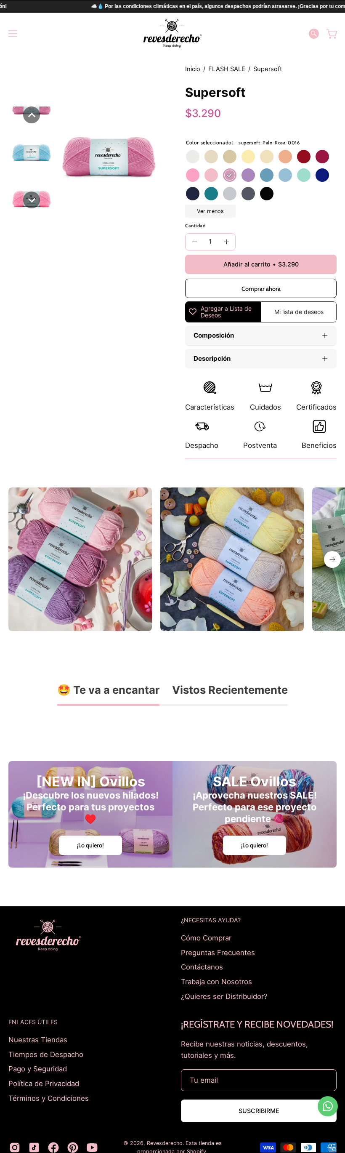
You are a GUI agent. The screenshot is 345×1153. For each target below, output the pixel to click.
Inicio (192, 69)
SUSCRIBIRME (259, 1110)
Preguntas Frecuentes (218, 952)
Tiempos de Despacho (45, 1054)
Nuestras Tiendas (37, 1040)
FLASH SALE (226, 69)
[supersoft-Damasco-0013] (285, 156)
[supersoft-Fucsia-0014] (322, 156)
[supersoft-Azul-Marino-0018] (192, 193)
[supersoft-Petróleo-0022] (211, 193)
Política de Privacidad (43, 1083)
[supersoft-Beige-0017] (229, 156)
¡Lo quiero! (90, 845)
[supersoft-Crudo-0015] (211, 156)
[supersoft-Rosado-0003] (192, 175)
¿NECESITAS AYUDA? (211, 920)
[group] (172, 559)
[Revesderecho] (172, 33)
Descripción (212, 358)
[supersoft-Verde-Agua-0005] (303, 175)
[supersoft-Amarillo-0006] (248, 156)
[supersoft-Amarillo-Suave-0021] (266, 156)
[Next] (332, 559)
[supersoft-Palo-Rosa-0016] (229, 175)
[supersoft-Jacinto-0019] (266, 175)
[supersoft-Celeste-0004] (285, 175)
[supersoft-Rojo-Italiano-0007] (303, 156)
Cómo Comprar (206, 938)
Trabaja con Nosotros (216, 981)
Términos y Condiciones (48, 1098)
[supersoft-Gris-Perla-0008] (229, 193)
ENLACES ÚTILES (33, 1021)
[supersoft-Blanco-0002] (192, 156)
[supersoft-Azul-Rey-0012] (322, 175)
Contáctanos (202, 967)
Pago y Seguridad (37, 1069)
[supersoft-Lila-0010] (248, 175)
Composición (214, 335)
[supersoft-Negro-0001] (266, 193)
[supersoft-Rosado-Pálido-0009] (211, 175)
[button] (314, 34)
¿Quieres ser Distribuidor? (224, 996)
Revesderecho (165, 1143)
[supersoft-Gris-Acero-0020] (248, 193)
